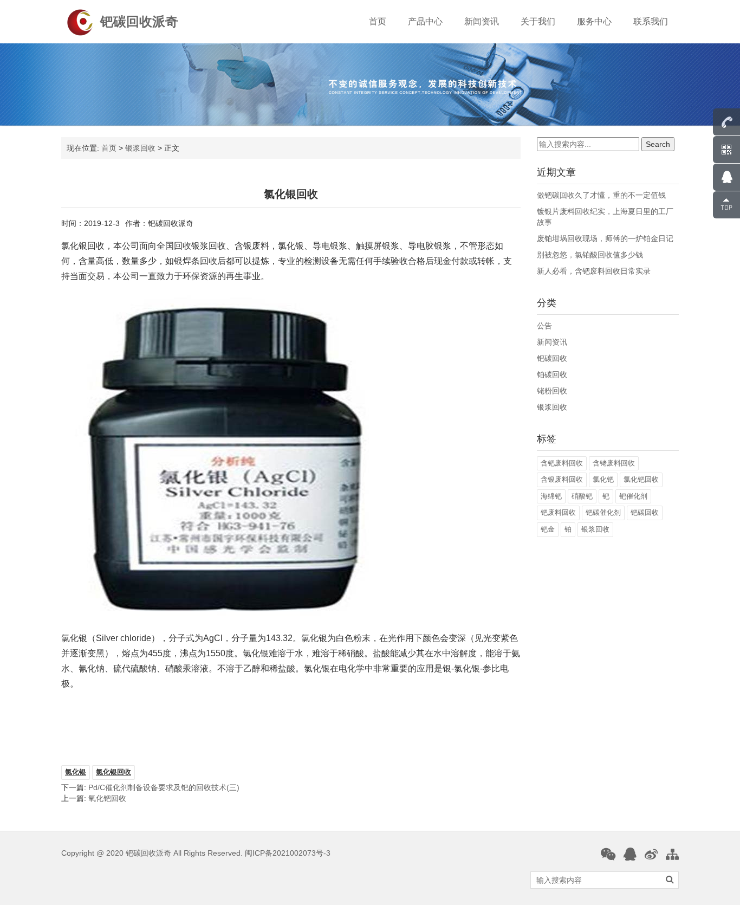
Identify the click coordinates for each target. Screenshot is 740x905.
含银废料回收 (562, 479)
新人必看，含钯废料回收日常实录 (594, 271)
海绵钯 (551, 496)
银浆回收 (140, 148)
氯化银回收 (113, 772)
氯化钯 (603, 479)
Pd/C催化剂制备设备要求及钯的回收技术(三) (163, 787)
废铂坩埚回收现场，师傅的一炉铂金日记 (605, 238)
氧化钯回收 (107, 798)
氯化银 (75, 772)
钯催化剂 (633, 496)
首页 (377, 21)
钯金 (548, 529)
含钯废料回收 (562, 463)
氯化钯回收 (641, 479)
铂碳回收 (552, 374)
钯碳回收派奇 (139, 21)
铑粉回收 (552, 390)
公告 (544, 325)
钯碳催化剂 (603, 512)
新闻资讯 (481, 21)
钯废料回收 (558, 512)
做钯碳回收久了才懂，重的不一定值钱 (601, 195)
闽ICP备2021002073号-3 (287, 853)
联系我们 (650, 21)
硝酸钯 (582, 496)
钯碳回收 (552, 358)
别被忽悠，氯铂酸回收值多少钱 (590, 254)
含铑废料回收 (614, 463)
